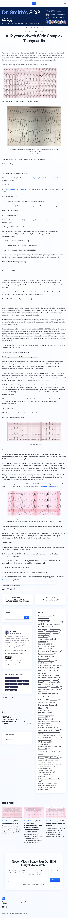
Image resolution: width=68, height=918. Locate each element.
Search (7, 612)
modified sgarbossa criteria (50, 689)
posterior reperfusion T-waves (47, 715)
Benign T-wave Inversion (53, 624)
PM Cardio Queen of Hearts (47, 706)
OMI (43, 699)
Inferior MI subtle (45, 663)
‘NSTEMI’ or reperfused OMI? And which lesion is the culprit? (10, 720)
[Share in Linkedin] (14, 589)
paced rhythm (55, 700)
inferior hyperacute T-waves (47, 661)
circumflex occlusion (56, 629)
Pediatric (18, 583)
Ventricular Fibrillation (45, 770)
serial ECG (49, 738)
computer (42, 631)
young (52, 787)
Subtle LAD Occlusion (49, 751)
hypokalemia (44, 659)
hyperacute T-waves (50, 651)
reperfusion (51, 735)
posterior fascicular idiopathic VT (34, 583)
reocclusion (42, 735)
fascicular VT (7, 583)
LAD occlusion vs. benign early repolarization (49, 672)
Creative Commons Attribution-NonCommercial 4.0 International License (17, 663)
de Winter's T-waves (53, 631)
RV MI (41, 737)
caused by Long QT (35, 178)
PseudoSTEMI (45, 725)
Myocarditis (42, 691)
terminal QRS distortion (54, 760)
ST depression (45, 742)
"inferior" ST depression (46, 616)
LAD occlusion (48, 667)
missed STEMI (56, 687)
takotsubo (42, 760)
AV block (53, 622)
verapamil (52, 583)
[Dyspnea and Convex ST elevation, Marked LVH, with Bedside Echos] (17, 599)
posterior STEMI (44, 717)
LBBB (42, 677)
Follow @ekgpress (23, 681)
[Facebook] (3, 907)
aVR (41, 624)
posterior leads (43, 710)
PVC (58, 727)
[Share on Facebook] (11, 589)
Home (21, 27)
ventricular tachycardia (47, 772)
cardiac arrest (46, 626)
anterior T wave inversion (45, 620)
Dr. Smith (13, 632)
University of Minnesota (16, 647)
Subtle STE (41, 754)
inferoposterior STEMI (56, 665)
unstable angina (44, 768)
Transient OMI (42, 764)
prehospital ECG (43, 721)
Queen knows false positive (46, 730)
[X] (6, 907)
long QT (43, 682)
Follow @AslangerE (11, 684)
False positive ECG (45, 644)
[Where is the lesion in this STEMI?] (56, 812)
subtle (57, 746)
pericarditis (50, 702)
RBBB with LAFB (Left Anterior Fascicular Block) (49, 732)
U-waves (42, 766)
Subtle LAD (44, 749)
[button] (3, 4)
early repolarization (45, 635)
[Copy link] (17, 589)
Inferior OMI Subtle (43, 665)
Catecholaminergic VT (50, 178)
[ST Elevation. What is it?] (50, 599)
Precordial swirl (45, 719)
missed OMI (44, 687)
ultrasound (51, 766)
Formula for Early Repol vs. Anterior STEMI (47, 647)
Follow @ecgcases (23, 684)
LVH (41, 684)
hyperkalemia (46, 656)
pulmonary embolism (46, 727)
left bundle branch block (45, 680)
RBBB (59, 730)
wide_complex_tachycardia (47, 783)
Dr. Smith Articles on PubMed (14, 653)
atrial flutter (43, 622)
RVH (59, 735)
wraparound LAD (43, 787)
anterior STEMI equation (44, 618)
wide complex (42, 776)
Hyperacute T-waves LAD (47, 654)
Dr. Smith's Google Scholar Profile (15, 650)
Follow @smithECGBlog (12, 678)
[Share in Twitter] (8, 589)
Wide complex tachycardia (11, 585)
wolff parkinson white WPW (47, 785)
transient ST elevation (54, 764)
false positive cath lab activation (47, 640)
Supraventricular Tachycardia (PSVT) (48, 756)
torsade (51, 762)
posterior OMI (45, 713)
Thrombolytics (43, 762)
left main (57, 680)
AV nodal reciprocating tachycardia (15, 189)
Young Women (43, 789)
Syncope (43, 758)
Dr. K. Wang (57, 633)
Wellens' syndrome (46, 774)
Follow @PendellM (11, 681)
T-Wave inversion (55, 758)
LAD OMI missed (43, 675)
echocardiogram (44, 637)
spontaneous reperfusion (45, 740)
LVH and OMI (49, 684)
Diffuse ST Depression (45, 633)
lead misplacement (53, 677)
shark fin (59, 737)
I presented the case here (48, 486)
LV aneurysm (55, 682)
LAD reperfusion (54, 675)
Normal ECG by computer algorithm (49, 695)
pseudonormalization (45, 723)
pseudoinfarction (56, 721)
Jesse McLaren (24, 722)
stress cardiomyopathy (44, 744)
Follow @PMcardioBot (12, 687)
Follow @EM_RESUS (11, 690)
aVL (60, 622)
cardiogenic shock (44, 629)
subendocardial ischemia (45, 746)
